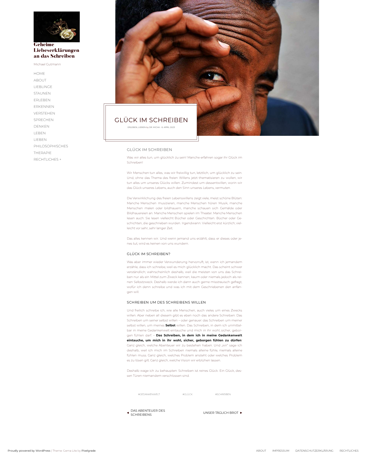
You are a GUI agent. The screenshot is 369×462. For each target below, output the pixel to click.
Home (39, 73)
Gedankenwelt (150, 394)
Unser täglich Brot (220, 413)
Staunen (42, 93)
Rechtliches (46, 159)
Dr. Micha (154, 127)
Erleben (42, 100)
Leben (40, 133)
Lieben (40, 140)
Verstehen (44, 113)
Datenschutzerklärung (314, 450)
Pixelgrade (88, 450)
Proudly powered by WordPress (29, 450)
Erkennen (44, 107)
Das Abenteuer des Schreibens (148, 412)
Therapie (43, 153)
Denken (41, 126)
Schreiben (224, 394)
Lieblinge (43, 87)
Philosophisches (51, 146)
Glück (188, 394)
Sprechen (44, 120)
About (40, 80)
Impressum (280, 450)
